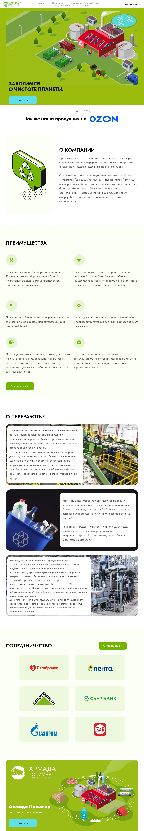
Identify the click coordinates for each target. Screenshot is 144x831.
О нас (86, 5)
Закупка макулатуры (65, 5)
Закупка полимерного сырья (85, 3)
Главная (40, 3)
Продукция (57, 3)
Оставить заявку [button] (20, 386)
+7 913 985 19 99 (129, 4)
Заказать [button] (23, 100)
